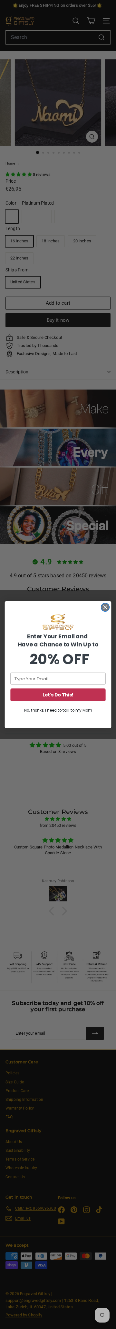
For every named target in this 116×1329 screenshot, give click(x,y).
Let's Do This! (58, 694)
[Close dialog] (105, 607)
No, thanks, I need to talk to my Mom (58, 710)
